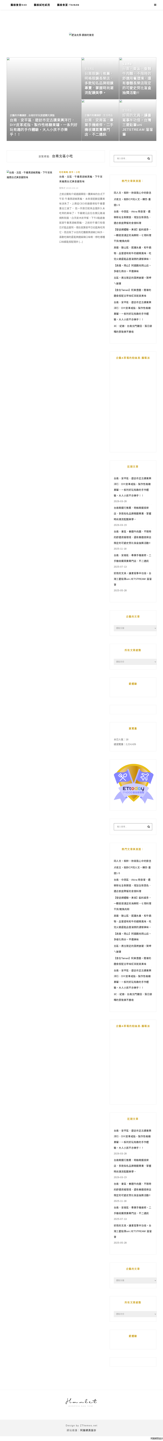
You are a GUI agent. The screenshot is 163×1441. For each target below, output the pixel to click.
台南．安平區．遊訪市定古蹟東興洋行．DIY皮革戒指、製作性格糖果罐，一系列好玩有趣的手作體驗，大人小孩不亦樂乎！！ (132, 311)
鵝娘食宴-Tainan (68, 5)
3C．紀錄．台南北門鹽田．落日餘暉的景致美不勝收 (133, 329)
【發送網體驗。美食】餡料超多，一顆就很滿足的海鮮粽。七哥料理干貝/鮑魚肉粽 (132, 235)
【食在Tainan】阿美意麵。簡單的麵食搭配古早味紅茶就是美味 (132, 293)
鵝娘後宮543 (19, 5)
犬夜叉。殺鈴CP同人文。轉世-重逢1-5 (132, 202)
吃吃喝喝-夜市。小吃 (69, 172)
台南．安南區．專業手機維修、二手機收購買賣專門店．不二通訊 (132, 558)
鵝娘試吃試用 (42, 5)
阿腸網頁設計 (88, 1430)
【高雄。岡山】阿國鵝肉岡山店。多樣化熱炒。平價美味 (132, 268)
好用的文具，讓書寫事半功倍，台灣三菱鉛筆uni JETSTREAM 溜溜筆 (133, 579)
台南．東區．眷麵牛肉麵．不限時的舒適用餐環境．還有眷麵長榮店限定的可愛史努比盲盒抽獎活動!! (132, 537)
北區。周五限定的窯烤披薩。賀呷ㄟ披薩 (132, 280)
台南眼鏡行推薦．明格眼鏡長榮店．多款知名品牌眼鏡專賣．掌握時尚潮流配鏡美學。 (132, 513)
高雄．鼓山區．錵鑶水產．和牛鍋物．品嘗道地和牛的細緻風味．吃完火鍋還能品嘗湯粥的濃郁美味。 (132, 253)
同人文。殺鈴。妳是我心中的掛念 (132, 192)
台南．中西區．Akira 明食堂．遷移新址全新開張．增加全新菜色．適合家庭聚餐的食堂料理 (132, 217)
